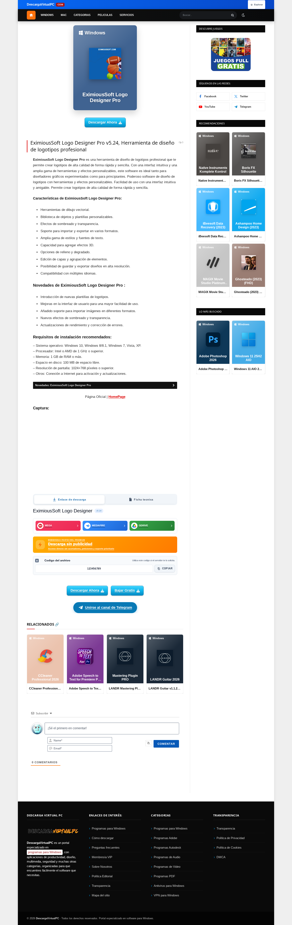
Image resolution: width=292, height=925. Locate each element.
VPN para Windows (166, 895)
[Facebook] (13, 162)
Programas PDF (164, 876)
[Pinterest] (13, 180)
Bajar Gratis (125, 590)
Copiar (167, 568)
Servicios (127, 15)
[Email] (13, 189)
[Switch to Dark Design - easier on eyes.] (243, 15)
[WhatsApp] (13, 207)
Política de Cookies (229, 847)
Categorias (82, 15)
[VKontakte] (13, 216)
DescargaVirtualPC (47, 918)
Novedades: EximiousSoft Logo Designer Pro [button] (63, 385)
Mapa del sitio (101, 895)
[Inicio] (31, 15)
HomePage (116, 397)
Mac (64, 15)
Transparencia (101, 885)
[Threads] (13, 225)
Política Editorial (102, 876)
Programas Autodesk (167, 847)
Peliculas (105, 15)
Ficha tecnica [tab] (143, 499)
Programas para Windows (109, 828)
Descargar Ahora (102, 122)
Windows (47, 15)
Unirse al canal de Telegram (108, 608)
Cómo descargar (103, 838)
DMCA (221, 857)
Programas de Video (167, 866)
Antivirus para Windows (169, 885)
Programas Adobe (165, 838)
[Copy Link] (13, 234)
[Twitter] (13, 171)
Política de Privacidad (231, 838)
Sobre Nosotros (102, 866)
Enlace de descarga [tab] (72, 499)
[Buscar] (232, 15)
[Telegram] (13, 198)
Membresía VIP (102, 857)
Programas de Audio (167, 857)
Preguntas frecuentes (106, 847)
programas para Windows (44, 852)
